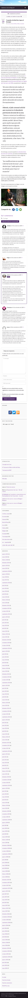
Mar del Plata (14, 23)
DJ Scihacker (5, 494)
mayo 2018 (4, 577)
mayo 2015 (4, 625)
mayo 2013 (4, 694)
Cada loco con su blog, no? (8, 7)
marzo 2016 (5, 597)
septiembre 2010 (6, 785)
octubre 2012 (5, 714)
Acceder (4, 977)
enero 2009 (5, 842)
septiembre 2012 (6, 716)
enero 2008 (5, 876)
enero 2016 (5, 602)
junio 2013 (4, 691)
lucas (8, 327)
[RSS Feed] (18, 412)
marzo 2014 (5, 665)
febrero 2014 (5, 668)
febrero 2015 (5, 634)
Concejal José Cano (6, 464)
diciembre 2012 (5, 708)
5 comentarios (8, 215)
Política (18, 23)
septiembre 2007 (6, 888)
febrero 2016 (5, 599)
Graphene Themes (12, 996)
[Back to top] (25, 994)
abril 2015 (4, 628)
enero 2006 (5, 945)
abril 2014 (4, 662)
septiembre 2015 (6, 614)
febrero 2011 (5, 771)
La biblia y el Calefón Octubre (13, 16)
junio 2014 (4, 657)
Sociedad (22, 23)
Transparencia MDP (6, 470)
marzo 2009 (5, 836)
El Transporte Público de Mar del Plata (11, 467)
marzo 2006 (5, 939)
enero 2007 (5, 911)
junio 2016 (4, 588)
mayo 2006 (4, 934)
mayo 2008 (4, 865)
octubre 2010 (5, 782)
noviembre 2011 (6, 745)
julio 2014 (4, 654)
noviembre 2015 (6, 608)
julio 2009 (4, 825)
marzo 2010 (5, 802)
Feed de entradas (6, 980)
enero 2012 (5, 739)
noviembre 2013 (6, 677)
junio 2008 (4, 862)
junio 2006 (4, 931)
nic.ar (3, 525)
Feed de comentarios (7, 982)
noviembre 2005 (6, 951)
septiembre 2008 (6, 854)
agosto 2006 (5, 925)
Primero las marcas (10, 487)
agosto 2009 (5, 822)
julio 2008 (4, 859)
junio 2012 (4, 725)
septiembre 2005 (6, 956)
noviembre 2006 (6, 916)
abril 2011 (4, 765)
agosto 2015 (5, 617)
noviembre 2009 (6, 814)
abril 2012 (4, 731)
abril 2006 (4, 936)
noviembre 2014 (6, 642)
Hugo (8, 257)
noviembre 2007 (6, 882)
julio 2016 (4, 585)
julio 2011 (4, 756)
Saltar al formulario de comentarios (9, 221)
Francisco (9, 307)
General (4, 519)
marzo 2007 (5, 905)
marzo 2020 (5, 557)
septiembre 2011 (6, 751)
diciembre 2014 (5, 639)
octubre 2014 (5, 645)
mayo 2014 (4, 659)
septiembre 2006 (6, 922)
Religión (4, 530)
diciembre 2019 (5, 562)
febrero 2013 (5, 702)
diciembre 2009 (5, 811)
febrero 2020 (5, 559)
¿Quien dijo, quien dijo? (7, 545)
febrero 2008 (5, 874)
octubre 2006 (5, 919)
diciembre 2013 (5, 674)
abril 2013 (4, 697)
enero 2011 (5, 774)
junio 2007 (4, 896)
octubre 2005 (5, 954)
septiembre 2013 (6, 682)
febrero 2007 (5, 908)
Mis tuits (4, 478)
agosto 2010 (5, 788)
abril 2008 (4, 868)
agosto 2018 (5, 574)
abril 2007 (4, 902)
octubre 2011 (5, 748)
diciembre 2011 (5, 742)
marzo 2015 (5, 631)
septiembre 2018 (6, 571)
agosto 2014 (5, 651)
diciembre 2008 (5, 845)
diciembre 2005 (5, 948)
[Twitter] (14, 412)
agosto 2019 (5, 565)
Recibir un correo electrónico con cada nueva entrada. (13, 395)
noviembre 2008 (6, 848)
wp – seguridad (5, 542)
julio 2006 (4, 928)
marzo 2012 (5, 734)
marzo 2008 (5, 871)
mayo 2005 (4, 968)
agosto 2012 (5, 719)
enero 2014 (5, 671)
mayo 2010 (4, 796)
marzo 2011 (5, 768)
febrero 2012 (5, 736)
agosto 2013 (5, 685)
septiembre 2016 (6, 582)
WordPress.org (5, 985)
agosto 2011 (5, 754)
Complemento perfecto (14, 13)
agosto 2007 (5, 891)
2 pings (5, 218)
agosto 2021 (5, 554)
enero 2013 (5, 705)
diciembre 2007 (5, 879)
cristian (9, 225)
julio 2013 (4, 688)
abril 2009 (4, 834)
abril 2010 (4, 799)
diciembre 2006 (5, 914)
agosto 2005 (5, 959)
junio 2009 (4, 828)
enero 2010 (5, 808)
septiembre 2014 (6, 648)
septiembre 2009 (6, 819)
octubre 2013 (5, 679)
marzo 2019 (5, 568)
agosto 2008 (5, 856)
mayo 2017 (4, 579)
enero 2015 (5, 637)
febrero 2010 (5, 805)
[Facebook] (10, 412)
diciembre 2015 (5, 605)
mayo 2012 (4, 728)
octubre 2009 (5, 816)
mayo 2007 (4, 899)
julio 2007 (4, 894)
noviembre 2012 (6, 711)
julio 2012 (4, 722)
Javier (9, 23)
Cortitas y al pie (5, 513)
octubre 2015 (5, 611)
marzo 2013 (5, 699)
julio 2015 (4, 619)
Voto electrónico (6, 539)
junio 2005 (4, 965)
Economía (4, 516)
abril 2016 (4, 594)
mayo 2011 (4, 762)
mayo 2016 (4, 591)
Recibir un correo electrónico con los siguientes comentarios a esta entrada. (13, 389)
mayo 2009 (4, 831)
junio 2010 (4, 794)
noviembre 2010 (6, 779)
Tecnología (4, 536)
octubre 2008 (5, 851)
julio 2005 (4, 962)
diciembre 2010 (5, 776)
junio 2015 (4, 622)
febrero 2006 (5, 942)
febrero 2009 (5, 839)
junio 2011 (4, 759)
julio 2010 (4, 791)
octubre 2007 (5, 885)
